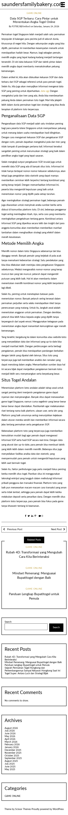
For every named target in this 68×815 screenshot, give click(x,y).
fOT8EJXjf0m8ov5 (21, 27)
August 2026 (11, 728)
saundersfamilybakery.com (32, 4)
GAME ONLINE (34, 13)
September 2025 (13, 758)
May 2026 (10, 736)
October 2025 (12, 756)
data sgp (45, 91)
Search (8, 622)
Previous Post (14, 529)
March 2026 (11, 742)
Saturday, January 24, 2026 (46, 27)
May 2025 (10, 769)
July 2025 (10, 764)
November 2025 (13, 753)
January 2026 (12, 747)
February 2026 (12, 744)
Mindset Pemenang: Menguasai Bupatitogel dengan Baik (33, 662)
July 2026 (10, 731)
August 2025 (11, 761)
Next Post (56, 529)
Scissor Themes (23, 809)
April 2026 (10, 739)
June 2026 (10, 733)
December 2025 (13, 750)
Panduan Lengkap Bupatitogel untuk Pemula (27, 665)
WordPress (58, 809)
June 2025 (10, 767)
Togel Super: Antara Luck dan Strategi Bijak (26, 673)
